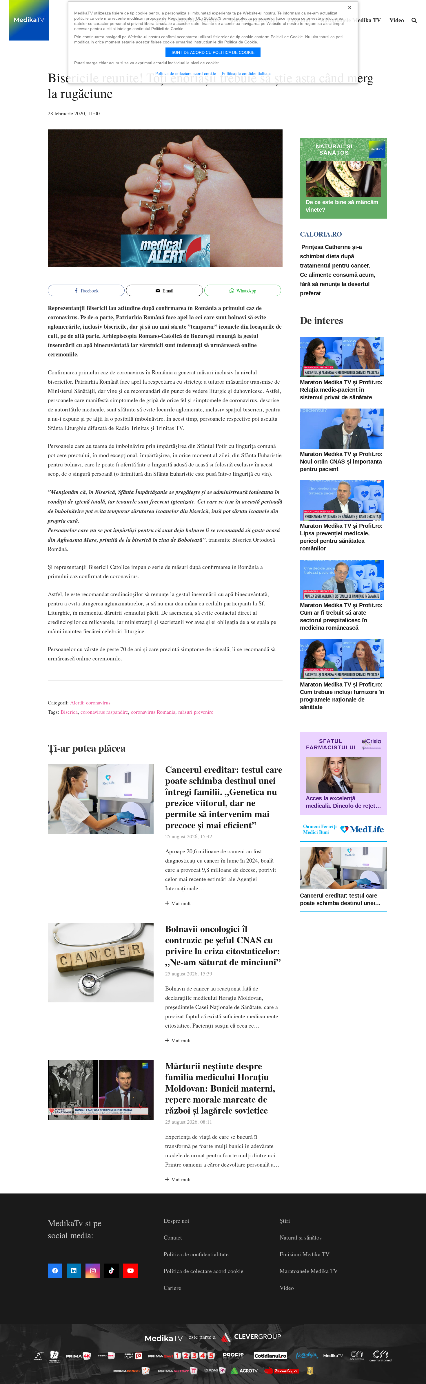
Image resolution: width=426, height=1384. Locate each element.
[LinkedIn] (74, 1271)
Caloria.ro (321, 234)
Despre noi (176, 1220)
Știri (285, 1220)
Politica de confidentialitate (196, 1254)
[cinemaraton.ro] (358, 1355)
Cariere (172, 1288)
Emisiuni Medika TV (304, 1254)
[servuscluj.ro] (283, 1370)
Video (287, 1288)
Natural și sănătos (301, 1237)
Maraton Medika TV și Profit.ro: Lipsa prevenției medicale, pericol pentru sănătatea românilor (341, 537)
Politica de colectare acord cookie (203, 1271)
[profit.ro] (235, 1356)
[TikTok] (111, 1271)
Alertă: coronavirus (90, 702)
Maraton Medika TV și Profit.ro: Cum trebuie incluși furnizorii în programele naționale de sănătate (342, 695)
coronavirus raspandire (104, 711)
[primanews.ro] (108, 1355)
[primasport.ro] (183, 1355)
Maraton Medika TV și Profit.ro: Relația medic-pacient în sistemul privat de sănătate (341, 389)
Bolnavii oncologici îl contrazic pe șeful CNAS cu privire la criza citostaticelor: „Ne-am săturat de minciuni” (223, 945)
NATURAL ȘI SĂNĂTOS (334, 149)
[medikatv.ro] (335, 1355)
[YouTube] (130, 1271)
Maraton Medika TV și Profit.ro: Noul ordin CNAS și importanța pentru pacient (341, 461)
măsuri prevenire (195, 711)
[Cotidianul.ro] (272, 1355)
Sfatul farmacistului (331, 744)
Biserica (69, 711)
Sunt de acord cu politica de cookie (213, 52)
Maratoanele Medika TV (309, 1271)
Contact (173, 1237)
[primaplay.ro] (135, 1356)
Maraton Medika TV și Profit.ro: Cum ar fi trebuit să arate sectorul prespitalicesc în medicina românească (341, 616)
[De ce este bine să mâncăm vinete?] (343, 179)
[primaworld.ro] (216, 1370)
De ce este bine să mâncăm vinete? (342, 206)
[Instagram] (92, 1271)
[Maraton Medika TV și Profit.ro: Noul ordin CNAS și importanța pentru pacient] (342, 429)
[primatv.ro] (40, 1355)
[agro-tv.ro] (245, 1370)
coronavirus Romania (153, 711)
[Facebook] (55, 1271)
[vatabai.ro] (311, 1370)
